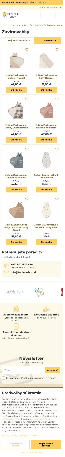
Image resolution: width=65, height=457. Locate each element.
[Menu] (59, 15)
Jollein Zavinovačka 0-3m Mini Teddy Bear (46, 226)
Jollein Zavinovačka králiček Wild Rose (46, 126)
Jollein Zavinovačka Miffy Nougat (46, 76)
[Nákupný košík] (51, 15)
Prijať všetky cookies (46, 444)
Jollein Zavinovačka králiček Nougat (16, 76)
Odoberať (52, 370)
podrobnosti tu (11, 419)
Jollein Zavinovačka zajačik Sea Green (16, 176)
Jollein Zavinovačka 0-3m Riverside (46, 176)
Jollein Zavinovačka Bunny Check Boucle (16, 126)
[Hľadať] (44, 15)
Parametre (49, 40)
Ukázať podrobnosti (31, 452)
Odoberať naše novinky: (31, 362)
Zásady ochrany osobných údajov (19, 435)
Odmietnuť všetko (16, 444)
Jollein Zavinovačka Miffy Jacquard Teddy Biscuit (16, 227)
